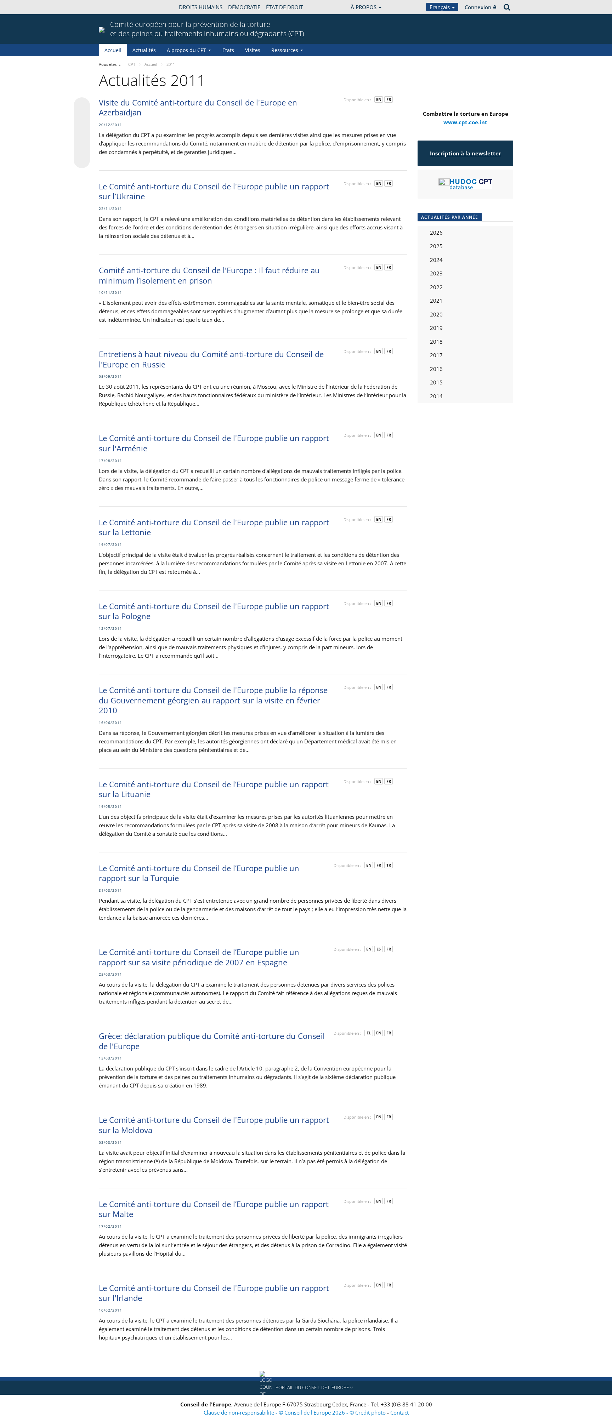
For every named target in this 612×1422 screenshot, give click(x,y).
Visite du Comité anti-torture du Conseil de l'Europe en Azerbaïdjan (198, 107)
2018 (436, 341)
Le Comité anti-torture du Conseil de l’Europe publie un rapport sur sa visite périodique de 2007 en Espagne (199, 957)
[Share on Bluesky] (81, 106)
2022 (436, 287)
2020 (436, 314)
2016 (436, 368)
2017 (436, 355)
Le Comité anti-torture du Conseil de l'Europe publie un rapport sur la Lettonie (214, 527)
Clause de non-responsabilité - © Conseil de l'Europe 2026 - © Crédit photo (295, 1412)
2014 (436, 396)
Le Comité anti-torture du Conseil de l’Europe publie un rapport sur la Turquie (199, 873)
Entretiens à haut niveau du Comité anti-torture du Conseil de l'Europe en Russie (211, 359)
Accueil (112, 50)
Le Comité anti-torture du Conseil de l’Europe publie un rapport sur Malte (214, 1209)
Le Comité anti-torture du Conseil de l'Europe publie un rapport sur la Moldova (214, 1124)
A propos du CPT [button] (186, 50)
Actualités (144, 50)
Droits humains (200, 7)
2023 (436, 273)
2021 (436, 300)
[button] (306, 1388)
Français (440, 7)
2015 (436, 382)
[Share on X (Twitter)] (81, 119)
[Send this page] (81, 160)
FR (388, 99)
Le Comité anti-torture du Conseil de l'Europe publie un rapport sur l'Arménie (214, 443)
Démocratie (244, 7)
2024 (436, 259)
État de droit (284, 7)
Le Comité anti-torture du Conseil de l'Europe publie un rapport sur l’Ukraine (214, 191)
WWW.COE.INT (116, 7)
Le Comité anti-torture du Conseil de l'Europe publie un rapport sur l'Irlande (214, 1293)
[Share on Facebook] (81, 133)
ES (378, 949)
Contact (399, 1412)
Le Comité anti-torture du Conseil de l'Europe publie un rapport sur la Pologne (214, 611)
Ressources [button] (284, 50)
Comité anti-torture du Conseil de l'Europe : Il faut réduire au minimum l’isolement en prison (209, 275)
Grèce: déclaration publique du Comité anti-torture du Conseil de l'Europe (211, 1040)
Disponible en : (357, 99)
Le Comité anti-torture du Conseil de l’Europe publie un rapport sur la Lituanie (214, 789)
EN (378, 99)
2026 (436, 232)
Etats (228, 50)
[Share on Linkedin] (81, 146)
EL (369, 1032)
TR (388, 865)
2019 (436, 327)
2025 (436, 246)
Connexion (478, 7)
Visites (252, 50)
